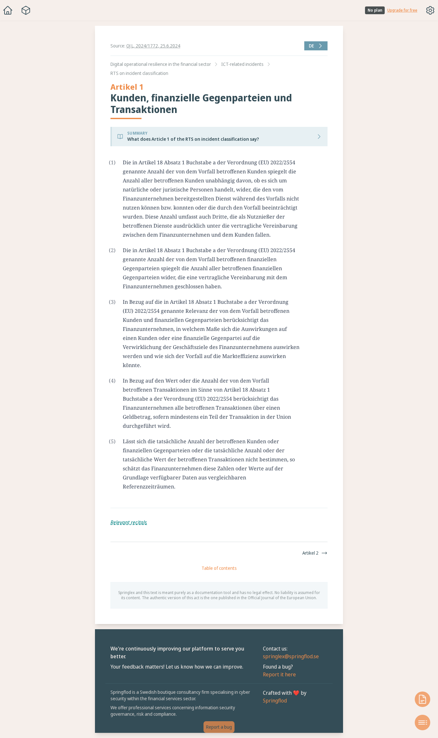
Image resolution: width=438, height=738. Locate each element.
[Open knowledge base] (422, 699)
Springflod (275, 700)
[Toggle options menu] (430, 10)
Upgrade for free (402, 10)
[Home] (8, 10)
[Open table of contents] (422, 722)
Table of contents (219, 568)
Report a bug (219, 727)
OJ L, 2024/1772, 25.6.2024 (153, 46)
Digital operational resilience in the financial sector (160, 64)
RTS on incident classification (139, 73)
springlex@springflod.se (291, 656)
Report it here (279, 674)
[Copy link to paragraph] (305, 162)
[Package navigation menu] (26, 10)
